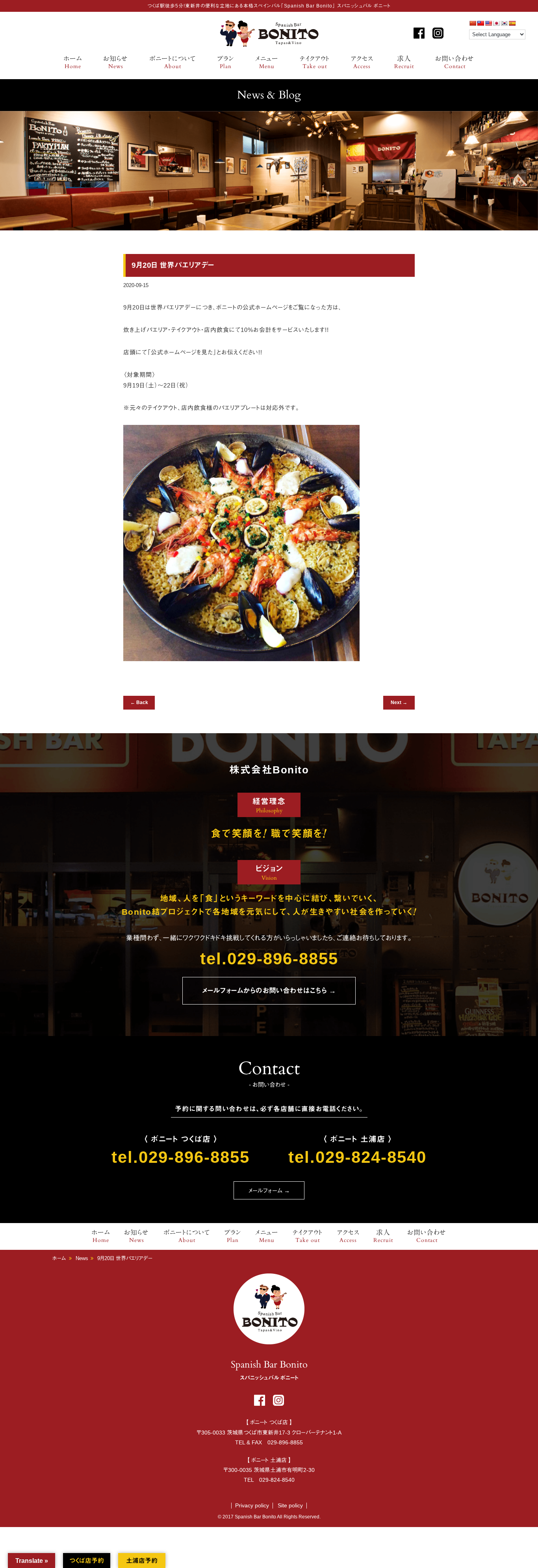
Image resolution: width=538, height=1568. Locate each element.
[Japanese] (496, 23)
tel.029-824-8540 (357, 1157)
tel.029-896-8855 (269, 958)
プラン (225, 62)
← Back (139, 702)
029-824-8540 (277, 1480)
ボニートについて (172, 62)
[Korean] (504, 23)
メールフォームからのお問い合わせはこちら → (269, 991)
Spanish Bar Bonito (269, 33)
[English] (488, 23)
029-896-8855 (285, 1442)
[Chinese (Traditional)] (480, 23)
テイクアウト (315, 62)
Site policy (290, 1505)
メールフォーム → (269, 1190)
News (82, 1258)
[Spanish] (512, 23)
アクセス (362, 62)
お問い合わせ (454, 62)
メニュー (266, 62)
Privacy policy (252, 1505)
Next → (399, 702)
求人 (404, 62)
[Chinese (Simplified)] (472, 23)
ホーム (73, 62)
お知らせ (115, 62)
